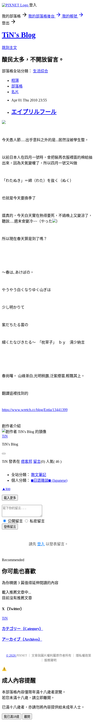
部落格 (17, 86)
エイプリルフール (34, 112)
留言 (37, 461)
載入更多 (10, 498)
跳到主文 (9, 48)
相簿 (15, 81)
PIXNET (21, 655)
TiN (5, 436)
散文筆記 (38, 475)
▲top (6, 489)
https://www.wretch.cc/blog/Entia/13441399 (35, 410)
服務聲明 (50, 660)
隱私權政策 (83, 655)
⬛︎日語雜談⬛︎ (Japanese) (49, 480)
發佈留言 (10, 527)
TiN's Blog (19, 35)
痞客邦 (26, 461)
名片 (15, 92)
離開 (27, 716)
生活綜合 (40, 71)
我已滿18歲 (11, 716)
